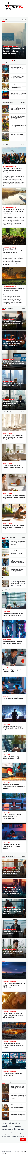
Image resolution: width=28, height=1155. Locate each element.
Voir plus (23, 1139)
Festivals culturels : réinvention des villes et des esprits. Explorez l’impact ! (18, 86)
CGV (18, 1151)
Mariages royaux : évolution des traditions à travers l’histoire (17, 69)
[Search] (25, 15)
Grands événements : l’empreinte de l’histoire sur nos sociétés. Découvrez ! (18, 77)
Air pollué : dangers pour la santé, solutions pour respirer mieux (13, 51)
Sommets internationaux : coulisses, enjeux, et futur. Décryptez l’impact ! (17, 95)
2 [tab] (14, 60)
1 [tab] (12, 60)
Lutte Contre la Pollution (11, 46)
